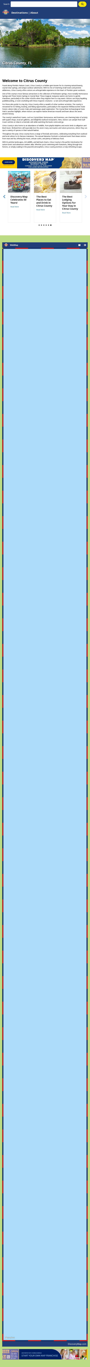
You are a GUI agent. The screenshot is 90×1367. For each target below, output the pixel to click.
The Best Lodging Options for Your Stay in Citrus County (70, 202)
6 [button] (50, 225)
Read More (14, 207)
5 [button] (48, 225)
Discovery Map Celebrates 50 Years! (19, 199)
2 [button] (41, 225)
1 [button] (39, 225)
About (34, 12)
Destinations (19, 12)
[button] (82, 4)
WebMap (14, 245)
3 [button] (43, 225)
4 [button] (46, 225)
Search (6, 4)
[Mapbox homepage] (10, 1337)
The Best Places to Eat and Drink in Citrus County (44, 201)
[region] (44, 573)
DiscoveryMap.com (77, 1344)
